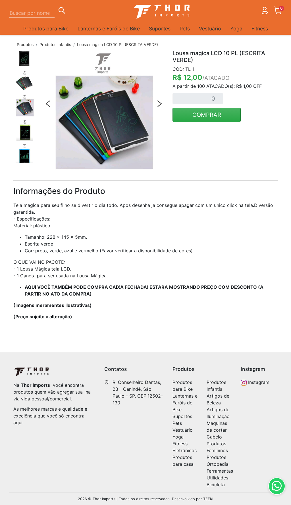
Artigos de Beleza (218, 399)
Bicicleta (216, 484)
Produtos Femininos (217, 447)
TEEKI (208, 499)
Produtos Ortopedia (217, 460)
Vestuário (210, 29)
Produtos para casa (183, 460)
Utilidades (217, 478)
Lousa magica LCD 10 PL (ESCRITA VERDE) (117, 44)
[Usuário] (264, 12)
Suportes (160, 29)
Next (159, 103)
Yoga (236, 29)
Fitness (259, 29)
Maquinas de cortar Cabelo (217, 430)
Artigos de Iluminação (218, 413)
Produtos (25, 44)
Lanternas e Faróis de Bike (109, 29)
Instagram (258, 382)
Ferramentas (220, 471)
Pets (185, 29)
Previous (48, 103)
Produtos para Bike (45, 29)
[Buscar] (62, 11)
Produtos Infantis (55, 44)
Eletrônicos (184, 450)
